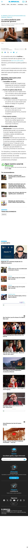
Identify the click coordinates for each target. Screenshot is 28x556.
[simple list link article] (14, 252)
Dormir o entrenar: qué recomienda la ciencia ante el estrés (16, 177)
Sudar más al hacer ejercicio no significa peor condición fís (17, 193)
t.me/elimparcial (14, 491)
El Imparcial (4, 15)
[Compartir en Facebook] (5, 52)
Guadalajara (20, 4)
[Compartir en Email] (14, 52)
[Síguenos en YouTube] (14, 500)
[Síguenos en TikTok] (17, 500)
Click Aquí (14, 477)
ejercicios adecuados (17, 60)
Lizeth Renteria (6, 48)
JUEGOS (3, 4)
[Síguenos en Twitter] (7, 500)
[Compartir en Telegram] (11, 52)
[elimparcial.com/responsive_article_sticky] (27, 547)
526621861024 (14, 473)
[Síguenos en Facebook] (4, 500)
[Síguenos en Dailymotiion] (24, 500)
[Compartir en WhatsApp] (2, 52)
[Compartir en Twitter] (8, 52)
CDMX (8, 4)
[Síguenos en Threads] (21, 500)
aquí (10, 168)
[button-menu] (2, 1)
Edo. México (13, 4)
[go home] (14, 509)
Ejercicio (9, 17)
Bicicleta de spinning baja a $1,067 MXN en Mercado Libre (16, 201)
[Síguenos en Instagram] (11, 500)
